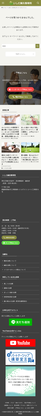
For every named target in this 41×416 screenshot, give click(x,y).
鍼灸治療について (10, 265)
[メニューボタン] (3, 3)
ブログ (12, 403)
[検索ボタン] (38, 3)
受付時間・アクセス (20, 405)
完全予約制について (30, 403)
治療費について (8, 405)
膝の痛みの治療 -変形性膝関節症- (15, 301)
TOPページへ (20, 54)
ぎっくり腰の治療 (10, 292)
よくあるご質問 (29, 408)
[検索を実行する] (37, 46)
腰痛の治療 (8, 288)
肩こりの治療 (8, 284)
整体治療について (10, 261)
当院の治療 (10, 408)
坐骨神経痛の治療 (10, 297)
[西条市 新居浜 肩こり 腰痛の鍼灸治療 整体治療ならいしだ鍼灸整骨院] (20, 3)
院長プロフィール (32, 405)
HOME (7, 403)
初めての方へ (19, 403)
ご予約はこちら (19, 408)
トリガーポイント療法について (15, 269)
